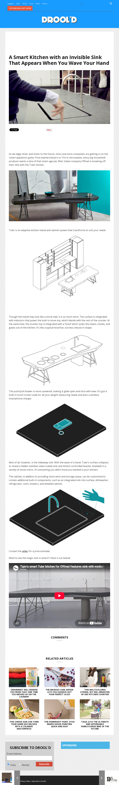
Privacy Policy (25, 781)
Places (44, 3)
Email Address (14, 754)
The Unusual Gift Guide (20, 8)
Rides (38, 3)
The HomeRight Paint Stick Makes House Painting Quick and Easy (59, 724)
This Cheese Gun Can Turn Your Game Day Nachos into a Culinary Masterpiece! (24, 725)
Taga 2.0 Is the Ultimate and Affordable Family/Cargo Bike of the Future (95, 725)
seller (25, 551)
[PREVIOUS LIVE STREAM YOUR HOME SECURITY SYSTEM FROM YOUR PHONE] (10, 778)
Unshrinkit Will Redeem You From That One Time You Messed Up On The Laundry (24, 693)
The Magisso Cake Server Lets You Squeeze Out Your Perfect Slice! (59, 692)
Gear (18, 3)
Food (31, 3)
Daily (13, 765)
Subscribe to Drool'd (39, 781)
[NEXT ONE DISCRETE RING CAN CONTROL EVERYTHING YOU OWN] (109, 778)
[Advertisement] (62, 42)
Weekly (25, 765)
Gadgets (10, 3)
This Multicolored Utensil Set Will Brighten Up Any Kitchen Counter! (95, 692)
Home (24, 3)
